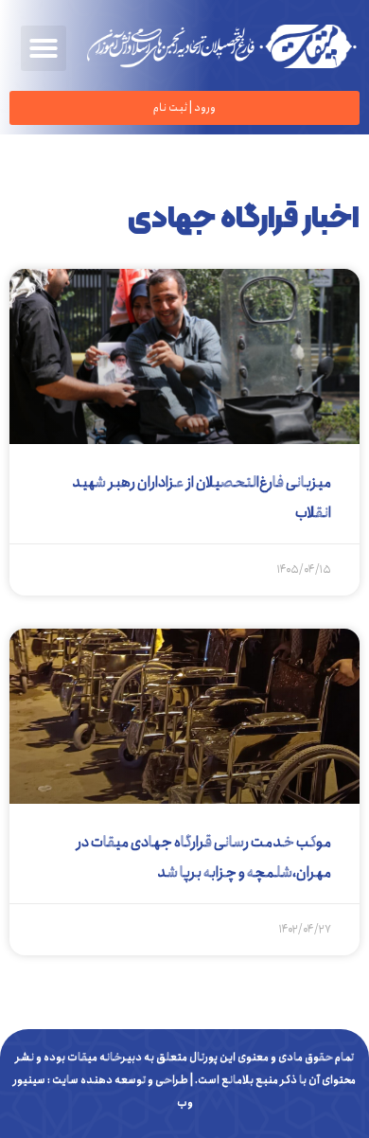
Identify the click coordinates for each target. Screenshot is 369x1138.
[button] (43, 48)
